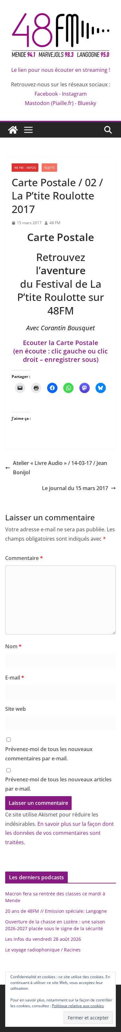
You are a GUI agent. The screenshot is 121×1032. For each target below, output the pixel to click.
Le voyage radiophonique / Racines (43, 950)
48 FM (54, 223)
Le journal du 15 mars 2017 (75, 488)
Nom (13, 646)
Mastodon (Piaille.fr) (49, 103)
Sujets (49, 167)
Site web (15, 708)
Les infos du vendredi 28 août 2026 (43, 939)
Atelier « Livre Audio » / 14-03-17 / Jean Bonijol (60, 467)
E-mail (14, 677)
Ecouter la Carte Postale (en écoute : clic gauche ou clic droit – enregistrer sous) (60, 351)
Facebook (46, 93)
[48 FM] (13, 130)
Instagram (74, 93)
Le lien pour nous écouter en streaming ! (60, 69)
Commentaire (24, 558)
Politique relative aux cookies (78, 1005)
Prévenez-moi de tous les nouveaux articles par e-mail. (58, 784)
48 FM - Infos (25, 167)
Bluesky (87, 103)
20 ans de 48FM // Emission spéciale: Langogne (56, 911)
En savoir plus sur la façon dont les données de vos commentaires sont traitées (59, 833)
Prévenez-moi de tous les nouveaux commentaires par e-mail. (49, 754)
